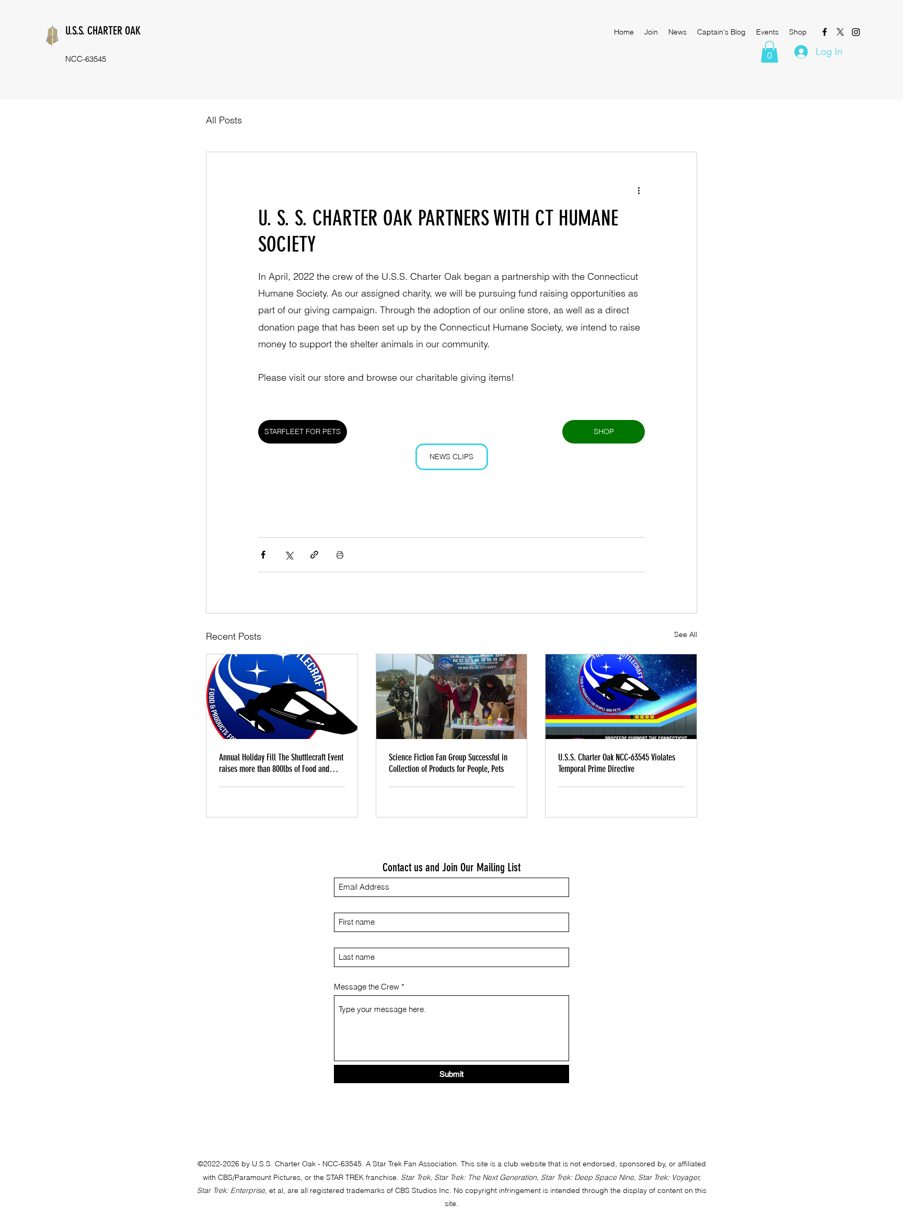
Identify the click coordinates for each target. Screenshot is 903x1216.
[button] (769, 52)
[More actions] (638, 190)
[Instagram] (856, 32)
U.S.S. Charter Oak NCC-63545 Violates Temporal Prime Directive (616, 763)
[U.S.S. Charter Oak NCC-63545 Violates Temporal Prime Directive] (621, 696)
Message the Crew (366, 987)
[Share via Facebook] (263, 555)
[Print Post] (340, 555)
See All (685, 634)
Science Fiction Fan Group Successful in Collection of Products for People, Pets (448, 763)
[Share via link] (314, 555)
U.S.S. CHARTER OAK (103, 31)
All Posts (224, 120)
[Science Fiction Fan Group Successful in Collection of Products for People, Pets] (451, 696)
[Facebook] (824, 32)
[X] (840, 32)
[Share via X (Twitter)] (289, 555)
